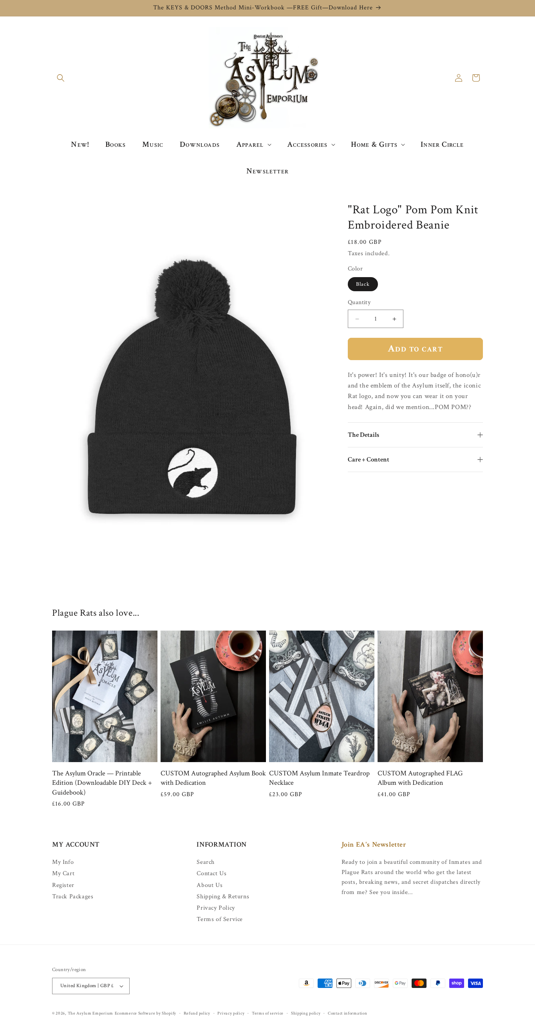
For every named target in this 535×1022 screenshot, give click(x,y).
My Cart (63, 873)
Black (363, 284)
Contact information (347, 1013)
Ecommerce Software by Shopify (145, 1013)
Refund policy (197, 1013)
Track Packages (72, 896)
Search (206, 862)
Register (63, 885)
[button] (60, 78)
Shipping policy (306, 1013)
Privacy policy (230, 1013)
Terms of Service (220, 919)
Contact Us (211, 873)
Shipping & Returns (223, 896)
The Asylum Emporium (90, 1013)
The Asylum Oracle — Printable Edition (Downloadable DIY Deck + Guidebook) (102, 783)
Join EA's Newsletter (374, 844)
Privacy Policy (216, 908)
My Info (63, 862)
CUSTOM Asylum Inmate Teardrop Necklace (319, 778)
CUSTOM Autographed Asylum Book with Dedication (213, 778)
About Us (209, 885)
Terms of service (268, 1013)
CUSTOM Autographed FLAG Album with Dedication (420, 778)
